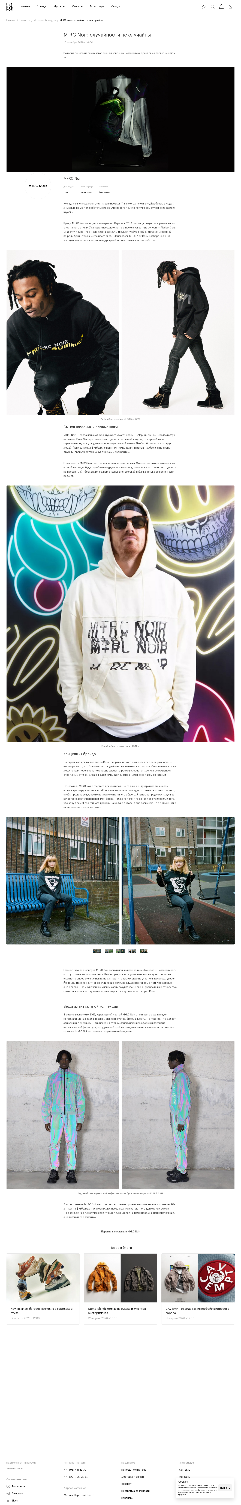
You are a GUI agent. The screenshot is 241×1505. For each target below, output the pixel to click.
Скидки (115, 6)
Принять (225, 1488)
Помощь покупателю (133, 1470)
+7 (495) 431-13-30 (75, 1470)
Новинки (24, 6)
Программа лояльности (135, 1491)
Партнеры (127, 1498)
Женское (77, 6)
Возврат (126, 1484)
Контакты (185, 1470)
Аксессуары (97, 6)
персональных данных (187, 1490)
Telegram (17, 1493)
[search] (212, 6)
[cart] (221, 6)
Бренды (41, 6)
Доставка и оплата (132, 1477)
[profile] (230, 6)
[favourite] (203, 6)
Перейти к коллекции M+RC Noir (120, 1231)
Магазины (185, 1477)
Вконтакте (18, 1486)
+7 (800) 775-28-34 (76, 1477)
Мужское (59, 6)
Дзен (15, 1501)
